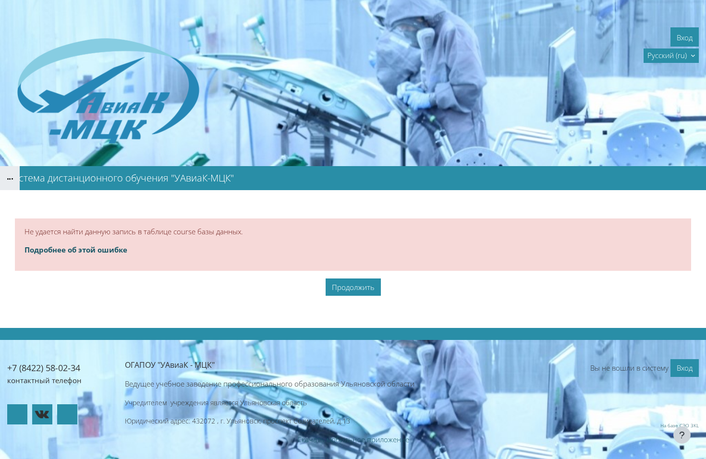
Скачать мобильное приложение (353, 439)
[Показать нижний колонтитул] (682, 435)
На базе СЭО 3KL (679, 425)
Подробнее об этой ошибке (75, 249)
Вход (685, 37)
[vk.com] (42, 414)
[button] (671, 55)
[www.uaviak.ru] (17, 414)
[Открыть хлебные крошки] (10, 178)
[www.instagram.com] (67, 414)
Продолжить (353, 287)
